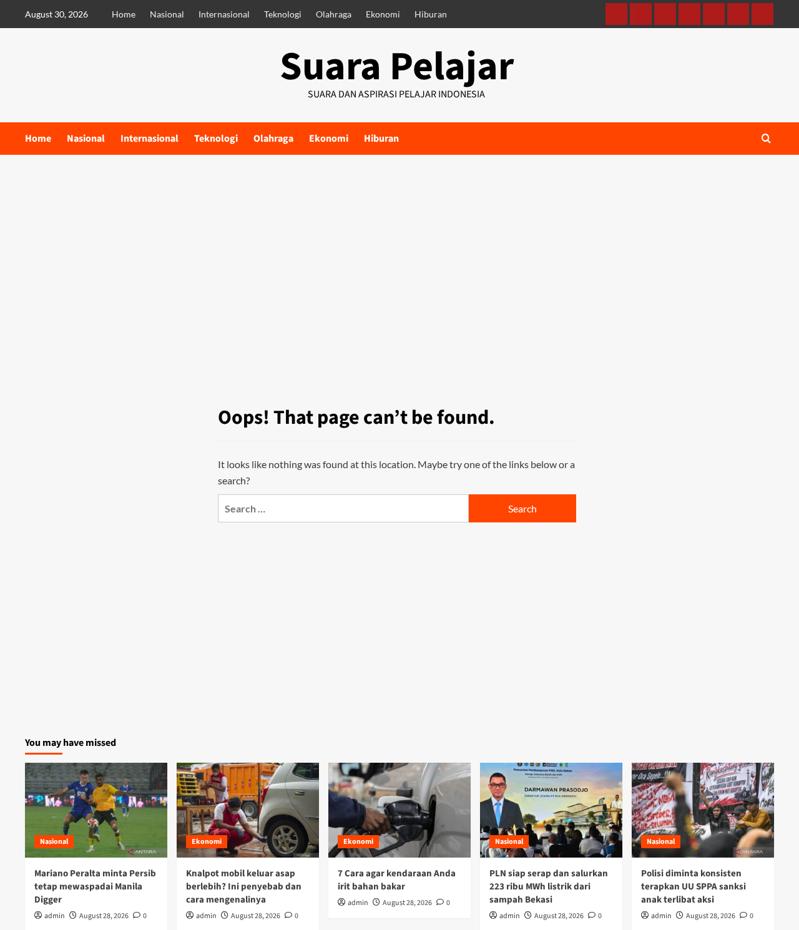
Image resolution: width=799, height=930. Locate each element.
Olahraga (333, 14)
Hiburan (430, 14)
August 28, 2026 (104, 916)
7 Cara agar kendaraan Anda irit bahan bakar (397, 880)
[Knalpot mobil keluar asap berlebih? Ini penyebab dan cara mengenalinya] (248, 810)
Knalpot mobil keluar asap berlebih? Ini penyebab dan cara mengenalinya (243, 886)
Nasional (167, 14)
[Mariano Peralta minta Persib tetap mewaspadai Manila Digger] (96, 810)
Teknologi (282, 14)
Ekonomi (383, 14)
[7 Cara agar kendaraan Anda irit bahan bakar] (399, 810)
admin (54, 916)
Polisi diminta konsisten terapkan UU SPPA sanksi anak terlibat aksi (693, 886)
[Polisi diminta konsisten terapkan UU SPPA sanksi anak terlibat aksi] (703, 810)
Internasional (224, 14)
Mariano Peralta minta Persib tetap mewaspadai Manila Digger (95, 886)
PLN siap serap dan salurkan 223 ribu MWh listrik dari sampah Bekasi (548, 886)
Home (123, 14)
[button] (766, 138)
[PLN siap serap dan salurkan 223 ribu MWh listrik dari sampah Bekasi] (551, 810)
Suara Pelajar (397, 66)
